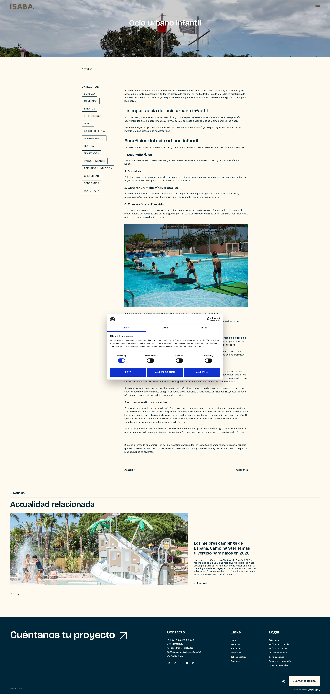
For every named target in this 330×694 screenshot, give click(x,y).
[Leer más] (200, 583)
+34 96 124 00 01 (175, 656)
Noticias (90, 145)
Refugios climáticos (98, 168)
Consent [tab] (126, 328)
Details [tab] (165, 328)
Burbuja (89, 93)
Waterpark (91, 190)
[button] (17, 594)
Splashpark (92, 175)
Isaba (88, 123)
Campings (90, 101)
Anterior (129, 469)
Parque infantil (94, 160)
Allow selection (165, 372)
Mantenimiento (94, 138)
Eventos (89, 108)
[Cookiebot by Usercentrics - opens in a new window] (209, 319)
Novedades (91, 153)
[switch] (150, 361)
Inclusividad (92, 116)
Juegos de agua (94, 131)
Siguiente (242, 469)
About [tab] (204, 328)
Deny (128, 372)
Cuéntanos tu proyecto (63, 635)
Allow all (202, 372)
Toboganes (91, 183)
